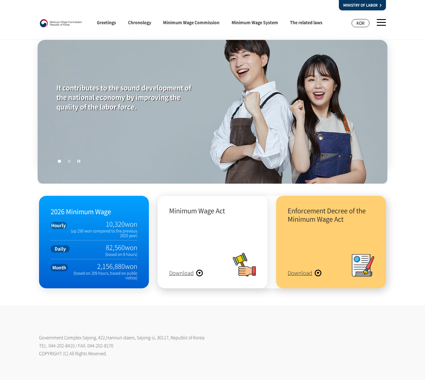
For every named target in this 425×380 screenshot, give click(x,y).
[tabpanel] (212, 113)
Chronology (139, 22)
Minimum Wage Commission (191, 22)
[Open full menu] (381, 22)
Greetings (106, 22)
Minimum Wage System (255, 22)
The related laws (306, 22)
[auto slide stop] (79, 161)
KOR (360, 23)
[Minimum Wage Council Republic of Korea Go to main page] (61, 25)
